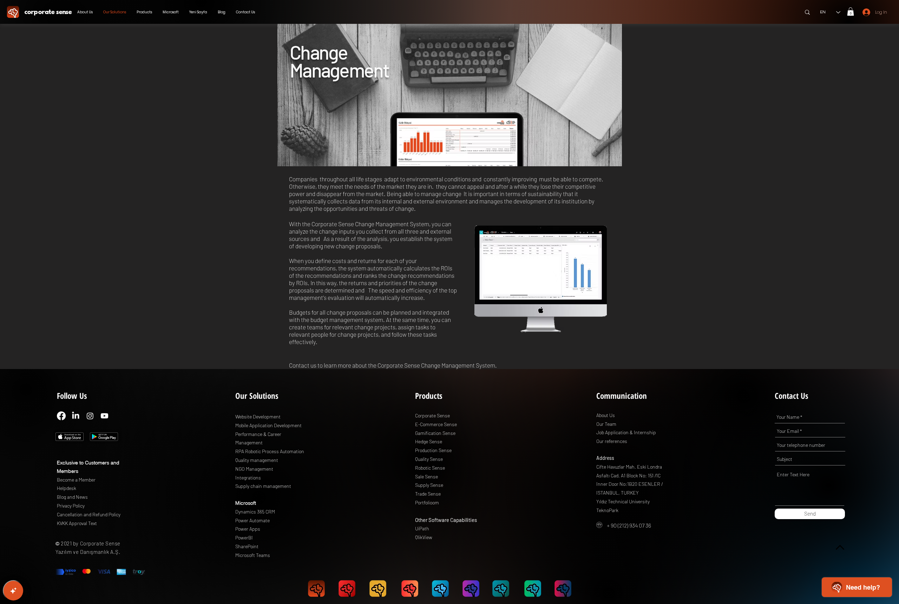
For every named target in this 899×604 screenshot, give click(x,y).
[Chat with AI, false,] (13, 590)
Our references (611, 441)
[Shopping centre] (69, 436)
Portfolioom (427, 502)
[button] (850, 11)
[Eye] (13, 11)
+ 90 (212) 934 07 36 (629, 525)
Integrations (248, 478)
